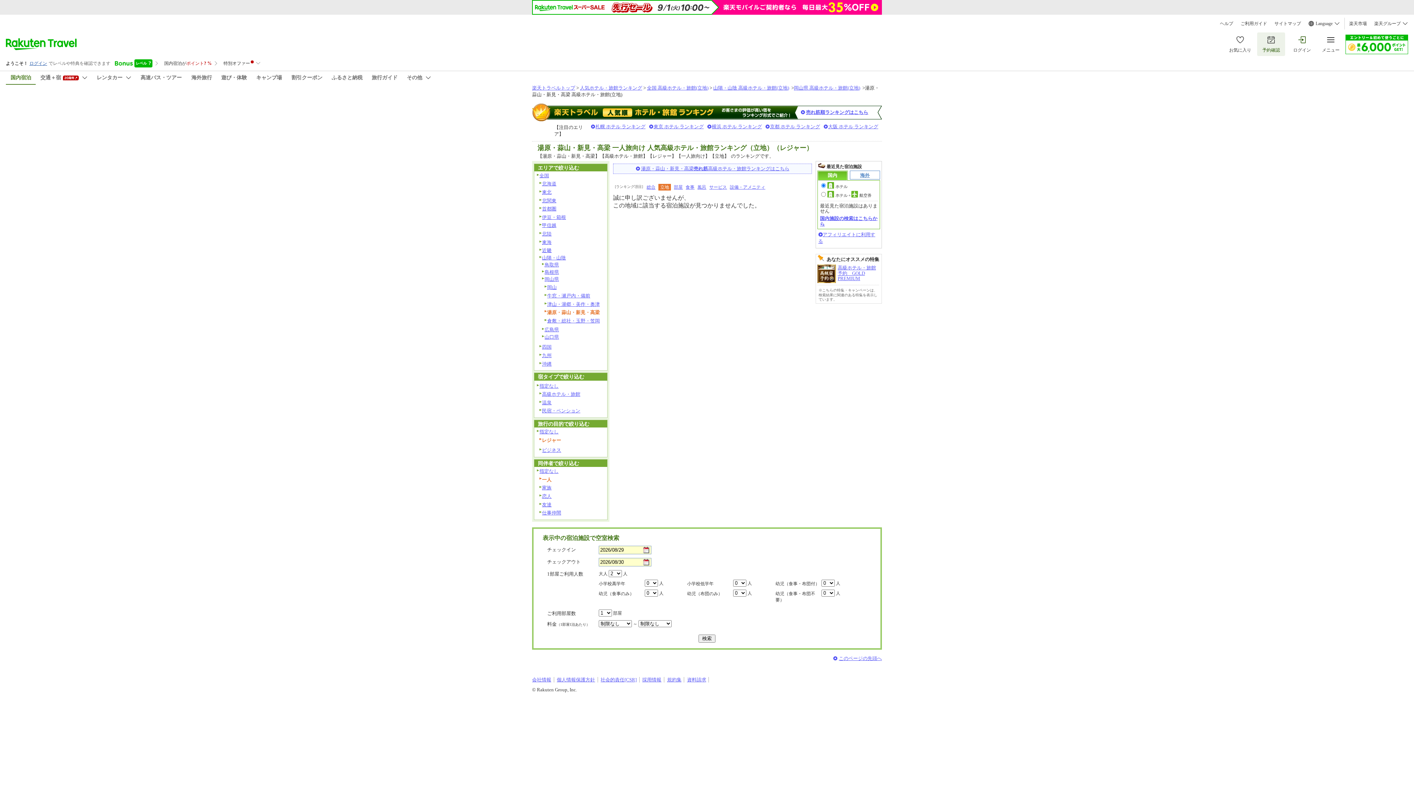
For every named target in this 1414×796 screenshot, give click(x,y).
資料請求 (696, 679)
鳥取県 (552, 265)
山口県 (552, 337)
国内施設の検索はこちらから (848, 221)
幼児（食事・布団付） (797, 583)
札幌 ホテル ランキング (620, 126)
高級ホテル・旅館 (561, 394)
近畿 (547, 250)
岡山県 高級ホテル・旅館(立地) (827, 88)
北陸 (547, 234)
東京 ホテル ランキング (679, 126)
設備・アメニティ (747, 187)
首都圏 (549, 209)
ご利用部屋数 (561, 613)
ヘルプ (1226, 23)
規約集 (674, 679)
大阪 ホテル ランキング (853, 126)
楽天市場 (1358, 23)
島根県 (552, 272)
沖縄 (547, 364)
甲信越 (549, 225)
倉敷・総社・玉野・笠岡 (573, 321)
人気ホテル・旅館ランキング (611, 88)
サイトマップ (1287, 23)
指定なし (549, 386)
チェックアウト (564, 562)
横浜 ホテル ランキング (737, 126)
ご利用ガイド (1254, 23)
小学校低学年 (700, 583)
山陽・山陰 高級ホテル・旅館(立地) (751, 88)
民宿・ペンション (561, 410)
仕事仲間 (551, 513)
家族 (547, 487)
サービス (718, 187)
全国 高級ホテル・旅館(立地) (677, 88)
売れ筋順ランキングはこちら (837, 112)
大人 (603, 573)
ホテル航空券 (854, 195)
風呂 (701, 187)
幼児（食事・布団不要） (795, 597)
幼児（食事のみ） (616, 593)
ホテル (842, 186)
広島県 (552, 329)
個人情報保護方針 (576, 679)
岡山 (552, 287)
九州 (547, 355)
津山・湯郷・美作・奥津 (573, 304)
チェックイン (561, 549)
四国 (547, 347)
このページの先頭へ (860, 658)
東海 (547, 242)
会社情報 (541, 679)
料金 (568, 624)
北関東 (549, 200)
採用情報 (651, 679)
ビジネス (551, 450)
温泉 (547, 402)
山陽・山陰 (554, 258)
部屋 (678, 187)
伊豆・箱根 (554, 217)
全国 (544, 175)
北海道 (549, 183)
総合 (651, 187)
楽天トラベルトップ (553, 88)
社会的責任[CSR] (619, 679)
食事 (690, 187)
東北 (547, 192)
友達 (547, 504)
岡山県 (552, 279)
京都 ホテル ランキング (795, 126)
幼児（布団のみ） (704, 593)
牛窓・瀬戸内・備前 (568, 295)
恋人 (547, 496)
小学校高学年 (612, 583)
